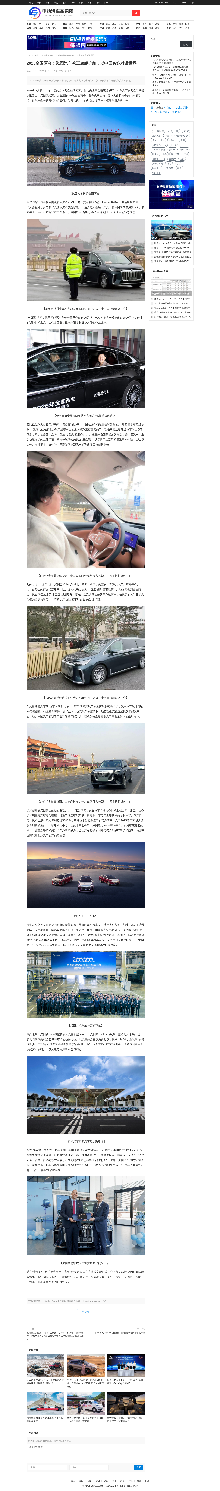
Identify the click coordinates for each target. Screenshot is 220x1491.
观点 (54, 24)
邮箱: (73, 1467)
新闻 (39, 2)
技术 (89, 2)
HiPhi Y (186, 131)
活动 (54, 28)
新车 (48, 2)
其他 (151, 24)
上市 (90, 24)
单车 (114, 24)
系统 (157, 24)
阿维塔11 (156, 168)
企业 (121, 28)
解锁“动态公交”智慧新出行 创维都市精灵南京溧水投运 (120, 1333)
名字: (32, 1467)
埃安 (154, 140)
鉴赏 (35, 28)
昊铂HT (172, 149)
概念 (71, 24)
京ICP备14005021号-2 (128, 1486)
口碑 (98, 2)
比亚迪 (155, 154)
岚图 (182, 140)
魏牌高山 (156, 173)
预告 (84, 24)
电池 (144, 28)
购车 (121, 24)
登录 (184, 2)
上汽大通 (156, 135)
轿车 (175, 28)
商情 (127, 24)
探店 (41, 28)
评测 (56, 2)
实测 (47, 28)
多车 (108, 24)
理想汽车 (175, 154)
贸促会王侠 (157, 163)
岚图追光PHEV (159, 145)
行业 (73, 2)
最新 (47, 24)
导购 (64, 2)
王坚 (29, 71)
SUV (181, 28)
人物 (127, 28)
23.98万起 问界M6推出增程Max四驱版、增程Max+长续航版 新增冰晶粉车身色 (85, 1383)
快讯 (35, 24)
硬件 (144, 24)
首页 (31, 2)
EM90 (176, 131)
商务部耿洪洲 (182, 135)
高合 (179, 168)
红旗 (186, 154)
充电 (157, 28)
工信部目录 (175, 145)
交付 (175, 24)
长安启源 (179, 163)
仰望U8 (168, 135)
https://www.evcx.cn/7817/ (94, 1301)
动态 (78, 28)
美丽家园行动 (158, 159)
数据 (108, 28)
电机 (151, 28)
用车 (84, 28)
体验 (181, 24)
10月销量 (156, 131)
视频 (29, 28)
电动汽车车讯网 (96, 1486)
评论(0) (68, 71)
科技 (81, 2)
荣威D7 (172, 159)
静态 (71, 28)
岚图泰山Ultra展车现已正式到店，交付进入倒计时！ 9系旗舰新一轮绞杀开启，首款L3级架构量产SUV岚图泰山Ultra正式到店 (55, 1336)
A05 (167, 131)
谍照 (78, 24)
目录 (106, 2)
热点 (41, 24)
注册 (192, 2)
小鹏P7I (172, 140)
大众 (163, 140)
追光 (169, 163)
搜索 (153, 39)
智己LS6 (184, 149)
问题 (187, 24)
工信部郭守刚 (158, 149)
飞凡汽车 (169, 168)
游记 (90, 28)
